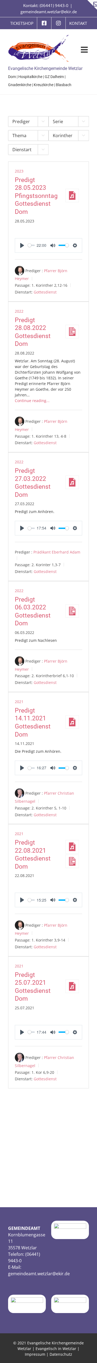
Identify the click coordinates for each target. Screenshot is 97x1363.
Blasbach (63, 85)
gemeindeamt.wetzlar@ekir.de (48, 11)
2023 (19, 171)
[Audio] (72, 195)
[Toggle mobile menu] (85, 50)
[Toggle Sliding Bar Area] (92, 5)
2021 (19, 701)
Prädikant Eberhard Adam (56, 552)
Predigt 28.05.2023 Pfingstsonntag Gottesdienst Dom (36, 195)
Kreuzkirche (43, 85)
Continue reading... (32, 400)
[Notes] (72, 331)
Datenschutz (61, 1354)
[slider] (31, 245)
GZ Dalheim (54, 77)
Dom (12, 77)
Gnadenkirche (19, 85)
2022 (19, 311)
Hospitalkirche (30, 77)
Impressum (35, 1354)
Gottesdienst (45, 292)
